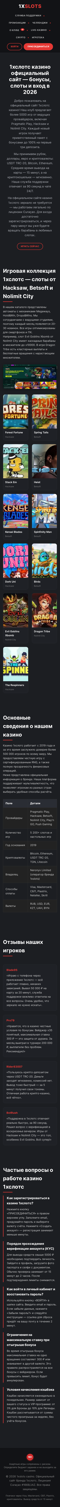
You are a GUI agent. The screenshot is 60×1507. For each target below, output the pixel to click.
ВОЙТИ (14, 46)
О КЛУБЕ (17, 30)
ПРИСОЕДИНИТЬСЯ (38, 46)
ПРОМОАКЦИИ (17, 23)
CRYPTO (20, 37)
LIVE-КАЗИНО (39, 30)
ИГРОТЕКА (38, 37)
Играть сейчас (30, 246)
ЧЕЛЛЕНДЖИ (40, 23)
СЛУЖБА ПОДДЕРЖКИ (28, 15)
